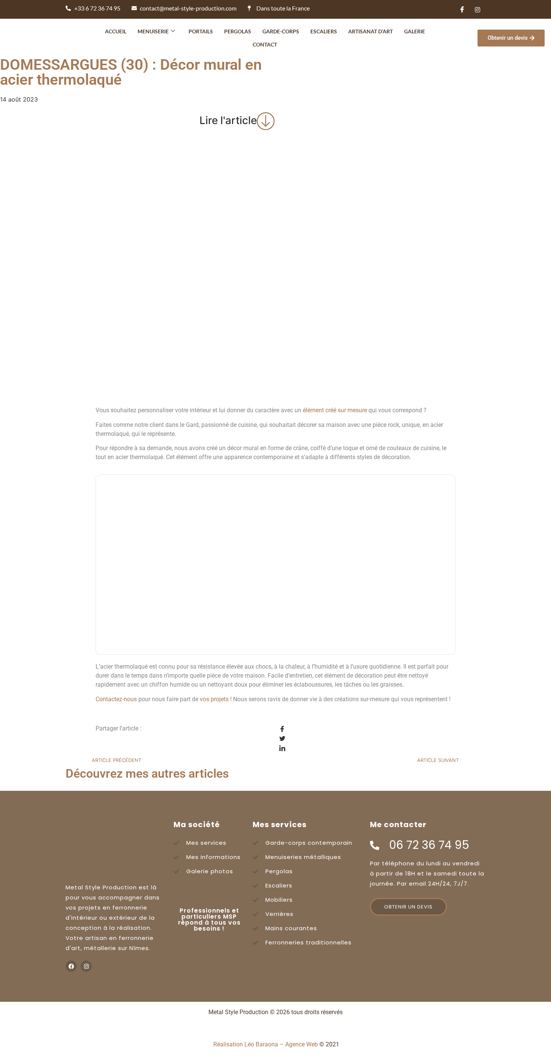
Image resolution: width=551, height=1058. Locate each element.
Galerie (414, 31)
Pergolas (237, 31)
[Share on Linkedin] (367, 748)
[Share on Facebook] (367, 729)
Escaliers (323, 31)
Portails (201, 31)
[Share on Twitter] (367, 739)
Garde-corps (280, 31)
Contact (265, 44)
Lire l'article (228, 120)
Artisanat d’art (370, 31)
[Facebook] (462, 9)
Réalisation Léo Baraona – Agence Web (265, 1044)
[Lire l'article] (266, 120)
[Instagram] (477, 9)
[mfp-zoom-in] (275, 569)
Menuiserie (153, 31)
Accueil (115, 31)
